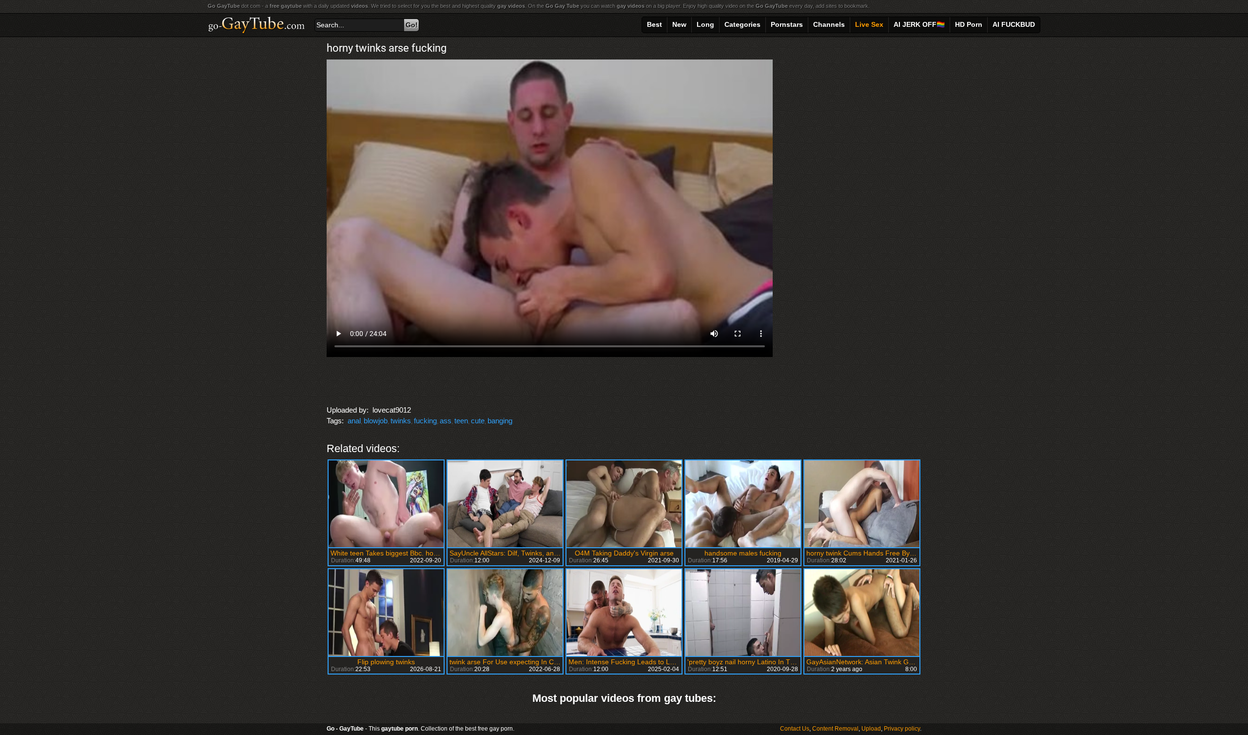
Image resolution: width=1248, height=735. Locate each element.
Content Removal (835, 728)
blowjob (376, 421)
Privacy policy (902, 728)
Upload (871, 728)
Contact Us (794, 728)
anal (354, 421)
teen (461, 421)
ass (445, 421)
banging (500, 421)
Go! (412, 25)
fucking (425, 421)
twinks (400, 421)
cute (478, 421)
